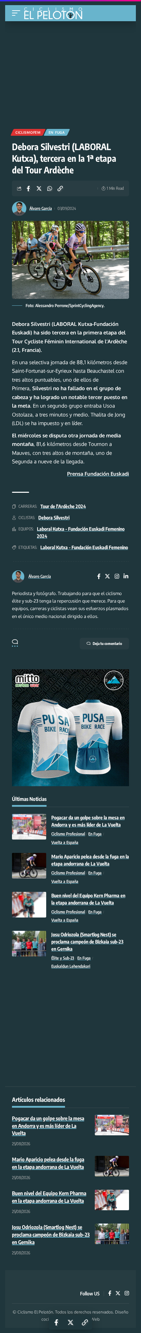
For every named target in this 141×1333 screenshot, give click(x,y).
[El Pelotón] (56, 14)
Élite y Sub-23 (62, 958)
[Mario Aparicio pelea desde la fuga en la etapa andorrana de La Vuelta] (29, 866)
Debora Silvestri (53, 517)
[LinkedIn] (126, 577)
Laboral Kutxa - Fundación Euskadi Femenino (84, 547)
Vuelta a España (64, 842)
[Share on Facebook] (28, 188)
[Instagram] (117, 577)
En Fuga (57, 132)
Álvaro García (40, 208)
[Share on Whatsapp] (49, 188)
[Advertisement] (70, 72)
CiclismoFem (28, 132)
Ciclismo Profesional (68, 833)
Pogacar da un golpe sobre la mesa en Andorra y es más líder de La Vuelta (48, 1125)
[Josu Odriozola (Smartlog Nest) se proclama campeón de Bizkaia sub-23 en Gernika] (29, 943)
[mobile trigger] (18, 13)
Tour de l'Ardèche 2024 (63, 506)
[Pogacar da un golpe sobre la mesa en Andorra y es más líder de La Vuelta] (29, 827)
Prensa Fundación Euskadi (98, 474)
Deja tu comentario (107, 643)
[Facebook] (99, 577)
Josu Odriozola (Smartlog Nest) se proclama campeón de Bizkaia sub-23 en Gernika (87, 942)
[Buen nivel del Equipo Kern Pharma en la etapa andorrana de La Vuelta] (29, 905)
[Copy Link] (60, 188)
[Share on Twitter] (39, 188)
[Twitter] (107, 577)
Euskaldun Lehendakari (70, 966)
